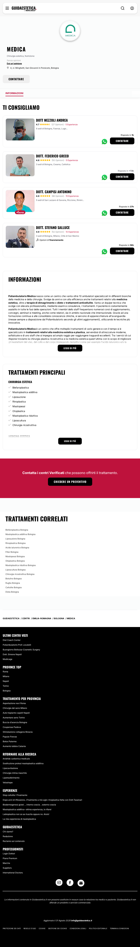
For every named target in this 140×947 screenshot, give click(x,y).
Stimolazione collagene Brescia (18, 732)
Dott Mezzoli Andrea (52, 120)
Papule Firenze (10, 736)
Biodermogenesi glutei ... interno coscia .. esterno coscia (29, 804)
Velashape (8, 782)
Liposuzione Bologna (15, 538)
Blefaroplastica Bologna (16, 530)
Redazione (8, 836)
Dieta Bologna (12, 592)
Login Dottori (9, 853)
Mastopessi (18, 406)
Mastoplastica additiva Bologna (20, 534)
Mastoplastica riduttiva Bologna (20, 565)
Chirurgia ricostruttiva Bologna (19, 574)
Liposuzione (19, 396)
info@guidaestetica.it (81, 920)
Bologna (7, 690)
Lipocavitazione (10, 768)
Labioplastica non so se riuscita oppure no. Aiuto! (26, 814)
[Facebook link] (70, 884)
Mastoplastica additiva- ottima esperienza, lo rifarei (27, 809)
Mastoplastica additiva (24, 392)
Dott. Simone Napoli (12, 654)
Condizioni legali (78, 928)
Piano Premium (10, 858)
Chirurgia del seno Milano (15, 708)
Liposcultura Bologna (15, 569)
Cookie (42, 928)
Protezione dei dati (12, 928)
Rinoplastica (19, 401)
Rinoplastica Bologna (15, 543)
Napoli (6, 681)
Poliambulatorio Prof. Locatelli (17, 645)
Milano (6, 676)
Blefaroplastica (20, 387)
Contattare (122, 141)
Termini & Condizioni (119, 928)
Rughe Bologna (12, 583)
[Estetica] (24, 8)
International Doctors (13, 872)
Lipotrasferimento (11, 777)
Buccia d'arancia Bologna (15, 722)
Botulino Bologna (13, 578)
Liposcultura (19, 420)
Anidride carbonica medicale (16, 758)
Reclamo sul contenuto (14, 841)
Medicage (7, 659)
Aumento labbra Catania (14, 746)
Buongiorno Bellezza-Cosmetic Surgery (21, 649)
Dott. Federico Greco (52, 155)
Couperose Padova (12, 727)
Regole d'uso (30, 928)
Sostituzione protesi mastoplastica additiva (23, 763)
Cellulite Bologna (13, 587)
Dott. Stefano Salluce (53, 227)
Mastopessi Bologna (15, 556)
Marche (6, 863)
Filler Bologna (11, 552)
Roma (5, 671)
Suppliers (7, 868)
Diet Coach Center (11, 640)
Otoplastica (18, 411)
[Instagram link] (59, 884)
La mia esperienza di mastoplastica (19, 819)
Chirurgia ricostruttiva (24, 425)
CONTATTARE (16, 79)
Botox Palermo (10, 741)
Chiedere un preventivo (70, 482)
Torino (6, 686)
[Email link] (81, 883)
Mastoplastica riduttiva (25, 415)
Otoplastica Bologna (15, 561)
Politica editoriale (98, 928)
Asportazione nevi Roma (14, 703)
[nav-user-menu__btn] (132, 8)
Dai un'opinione (14, 63)
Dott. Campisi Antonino (54, 191)
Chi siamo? (8, 831)
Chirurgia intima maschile (15, 773)
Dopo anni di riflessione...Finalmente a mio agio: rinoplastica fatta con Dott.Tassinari (42, 800)
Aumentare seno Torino (14, 717)
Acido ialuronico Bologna (17, 547)
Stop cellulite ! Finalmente (15, 795)
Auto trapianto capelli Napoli (16, 713)
